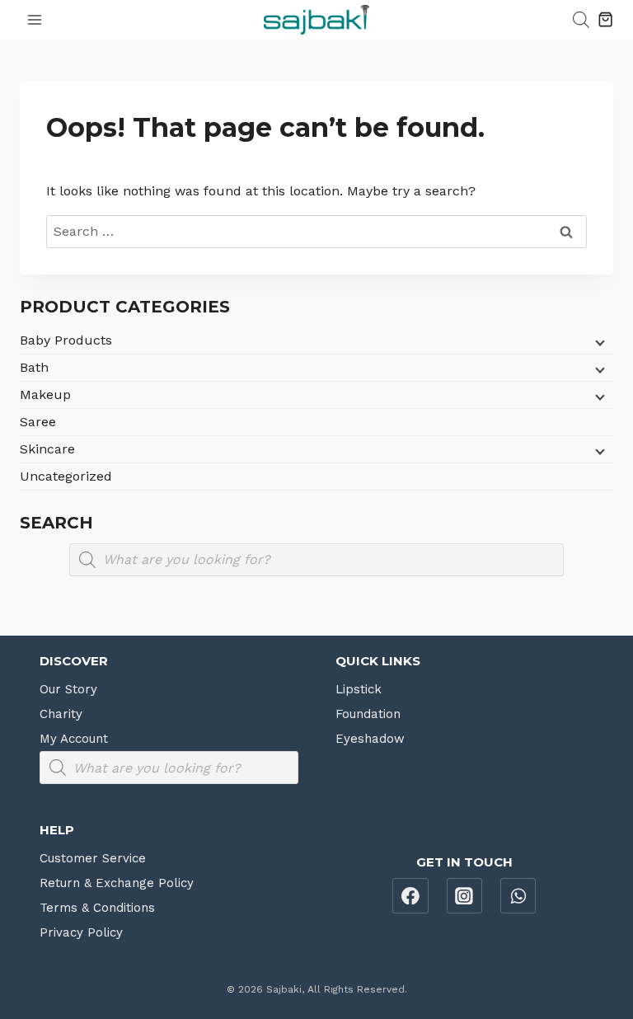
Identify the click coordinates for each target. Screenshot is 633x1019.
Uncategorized (66, 476)
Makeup (45, 394)
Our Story (68, 689)
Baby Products (66, 340)
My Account (74, 738)
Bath (34, 367)
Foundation (368, 714)
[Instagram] (465, 896)
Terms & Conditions (97, 907)
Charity (61, 714)
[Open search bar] (581, 20)
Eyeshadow (370, 738)
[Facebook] (410, 896)
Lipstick (358, 689)
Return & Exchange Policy (117, 883)
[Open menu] (35, 19)
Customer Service (93, 858)
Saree (38, 422)
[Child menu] (598, 342)
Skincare (47, 449)
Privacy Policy (81, 932)
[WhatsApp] (518, 896)
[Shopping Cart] (605, 19)
